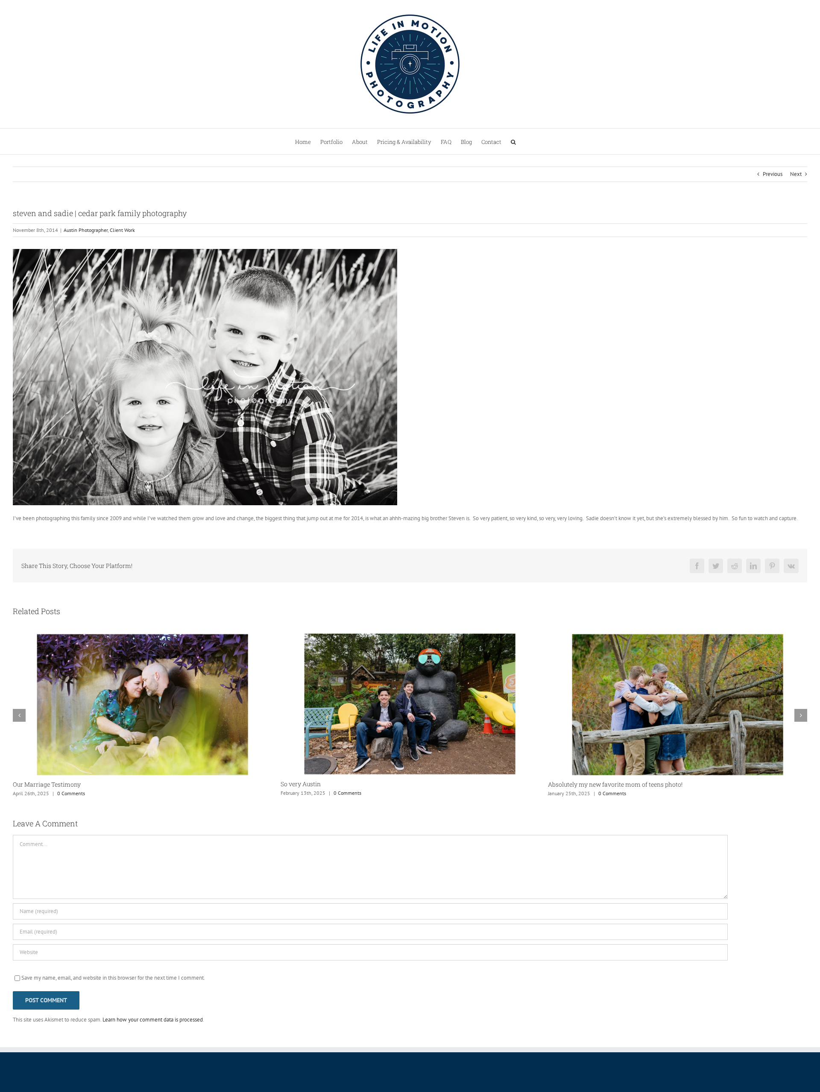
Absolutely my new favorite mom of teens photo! (348, 784)
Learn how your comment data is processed (152, 1019)
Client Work (122, 230)
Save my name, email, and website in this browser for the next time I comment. (113, 977)
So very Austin (33, 784)
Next (796, 174)
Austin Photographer (86, 230)
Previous (772, 174)
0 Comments (80, 793)
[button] (513, 141)
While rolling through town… (587, 784)
